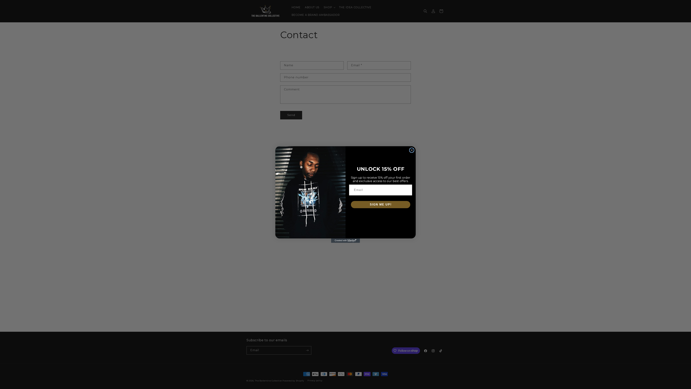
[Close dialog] (412, 150)
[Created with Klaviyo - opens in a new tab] (345, 240)
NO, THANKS (380, 215)
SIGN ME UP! (381, 204)
